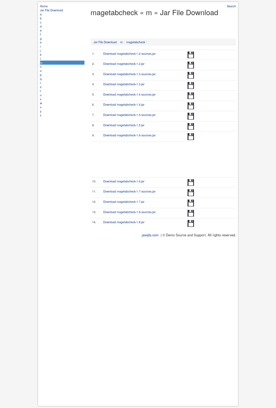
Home (44, 6)
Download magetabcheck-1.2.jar (123, 64)
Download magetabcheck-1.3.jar (123, 84)
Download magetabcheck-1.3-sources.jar (129, 74)
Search (231, 6)
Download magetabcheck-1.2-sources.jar (129, 54)
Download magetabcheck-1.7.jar (123, 202)
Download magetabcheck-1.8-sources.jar (129, 212)
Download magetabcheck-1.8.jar (123, 222)
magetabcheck (135, 42)
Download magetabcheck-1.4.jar (123, 104)
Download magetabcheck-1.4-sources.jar (129, 94)
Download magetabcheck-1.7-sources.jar (129, 191)
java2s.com (150, 234)
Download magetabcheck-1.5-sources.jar (129, 115)
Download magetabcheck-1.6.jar (123, 181)
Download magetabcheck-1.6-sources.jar (129, 135)
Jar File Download (51, 10)
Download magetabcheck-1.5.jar (123, 125)
